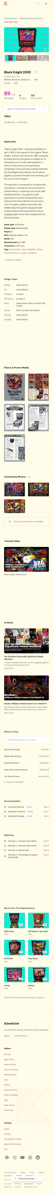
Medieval (33, 253)
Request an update (14, 260)
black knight (15, 249)
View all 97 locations (14, 782)
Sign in (7, 1035)
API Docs (18, 1184)
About (6, 1129)
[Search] (38, 3)
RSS (5, 1149)
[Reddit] (38, 1157)
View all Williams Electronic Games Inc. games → (25, 997)
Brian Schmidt (35, 303)
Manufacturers (10, 1090)
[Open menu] (46, 3)
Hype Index (9, 1059)
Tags (6, 1100)
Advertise (29, 1176)
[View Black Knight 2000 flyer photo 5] (14, 448)
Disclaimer (8, 1176)
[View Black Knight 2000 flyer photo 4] (38, 417)
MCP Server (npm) (30, 1187)
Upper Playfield (28, 249)
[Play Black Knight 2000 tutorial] (26, 559)
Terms (32, 1173)
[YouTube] (22, 1157)
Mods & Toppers (11, 1095)
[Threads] (30, 1157)
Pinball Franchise (11, 253)
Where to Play (10, 1064)
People (7, 1085)
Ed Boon (20, 294)
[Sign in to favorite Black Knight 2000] (36, 72)
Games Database (11, 1069)
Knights (23, 253)
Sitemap (19, 1176)
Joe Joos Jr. (20, 298)
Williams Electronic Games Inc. (31, 18)
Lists (6, 1079)
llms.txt (38, 1184)
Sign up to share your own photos (28, 521)
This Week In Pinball (13, 1139)
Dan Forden (35, 310)
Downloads (9, 1110)
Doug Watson (22, 289)
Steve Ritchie (22, 285)
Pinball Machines (10, 18)
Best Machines (10, 1074)
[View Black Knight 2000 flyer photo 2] (38, 387)
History (39, 249)
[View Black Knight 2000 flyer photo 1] (14, 387)
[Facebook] (7, 1157)
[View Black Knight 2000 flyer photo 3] (14, 417)
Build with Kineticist (12, 1144)
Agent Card (8, 1187)
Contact (7, 1134)
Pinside (7, 83)
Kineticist (11, 1023)
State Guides (9, 1105)
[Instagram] (14, 1157)
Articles (7, 1054)
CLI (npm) (18, 1187)
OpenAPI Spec (28, 1184)
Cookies (41, 1173)
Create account (20, 1035)
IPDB (16, 83)
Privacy (22, 1173)
